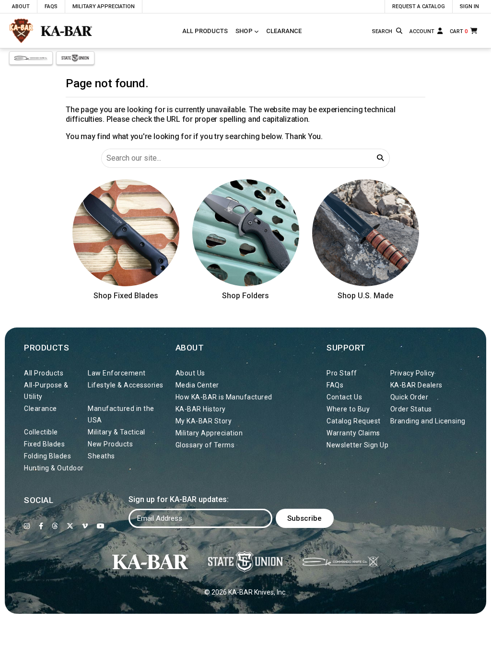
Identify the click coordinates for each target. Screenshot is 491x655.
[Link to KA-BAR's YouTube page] (101, 526)
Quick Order (409, 397)
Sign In (469, 6)
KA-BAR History (200, 409)
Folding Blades (47, 456)
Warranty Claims (353, 433)
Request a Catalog (418, 6)
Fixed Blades (44, 444)
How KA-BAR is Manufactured (223, 397)
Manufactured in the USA (121, 414)
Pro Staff (342, 373)
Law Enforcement (117, 373)
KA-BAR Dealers (416, 385)
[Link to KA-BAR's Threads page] (55, 526)
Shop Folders (245, 295)
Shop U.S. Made (365, 295)
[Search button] (400, 31)
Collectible (41, 432)
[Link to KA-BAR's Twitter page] (70, 526)
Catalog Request (354, 421)
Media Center (197, 385)
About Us (190, 373)
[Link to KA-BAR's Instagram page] (27, 526)
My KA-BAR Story (203, 421)
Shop (244, 31)
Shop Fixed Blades (126, 295)
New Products (110, 444)
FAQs (51, 6)
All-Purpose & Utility (46, 390)
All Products (205, 31)
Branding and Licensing (428, 421)
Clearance (284, 31)
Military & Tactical (116, 432)
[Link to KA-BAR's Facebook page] (41, 526)
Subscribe (304, 518)
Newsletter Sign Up (357, 445)
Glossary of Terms (205, 445)
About (21, 6)
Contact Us (344, 397)
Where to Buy (348, 409)
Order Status (411, 409)
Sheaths (101, 456)
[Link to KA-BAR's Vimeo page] (85, 526)
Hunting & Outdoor (54, 468)
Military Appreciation (103, 6)
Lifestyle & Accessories (126, 385)
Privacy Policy (412, 373)
